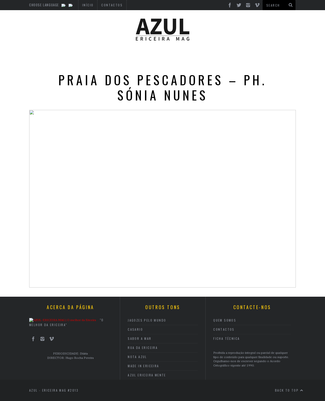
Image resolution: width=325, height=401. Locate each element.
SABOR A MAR (139, 338)
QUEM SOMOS (224, 320)
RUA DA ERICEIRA (143, 347)
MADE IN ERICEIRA (143, 366)
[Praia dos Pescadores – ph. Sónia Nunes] (162, 286)
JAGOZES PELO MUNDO (147, 320)
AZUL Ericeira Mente (147, 375)
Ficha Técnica (226, 338)
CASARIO (135, 329)
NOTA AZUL (137, 357)
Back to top (287, 390)
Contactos (224, 329)
